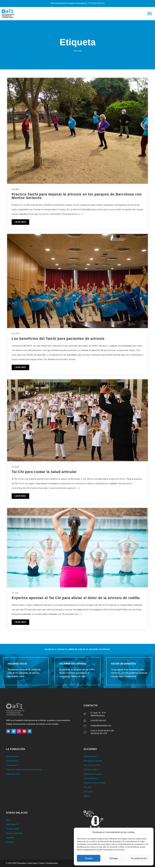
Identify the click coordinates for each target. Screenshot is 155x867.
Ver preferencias (139, 858)
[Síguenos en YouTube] (24, 731)
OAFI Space (88, 792)
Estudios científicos (91, 770)
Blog (8, 820)
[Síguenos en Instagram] (19, 731)
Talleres (87, 796)
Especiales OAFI (13, 774)
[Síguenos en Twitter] (13, 731)
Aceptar (88, 858)
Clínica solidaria (90, 778)
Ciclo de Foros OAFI (92, 765)
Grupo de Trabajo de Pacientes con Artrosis (24, 770)
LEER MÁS (20, 222)
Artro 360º (88, 787)
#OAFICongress (90, 756)
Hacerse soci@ (12, 829)
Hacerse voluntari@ (14, 833)
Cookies (41, 863)
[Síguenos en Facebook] (8, 731)
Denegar (113, 858)
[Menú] (149, 13)
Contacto (9, 842)
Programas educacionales (94, 783)
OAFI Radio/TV (12, 824)
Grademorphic (52, 863)
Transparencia (12, 761)
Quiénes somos (12, 756)
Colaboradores (12, 765)
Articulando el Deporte (93, 761)
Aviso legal (32, 863)
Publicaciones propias (93, 774)
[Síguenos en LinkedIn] (29, 731)
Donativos (10, 838)
